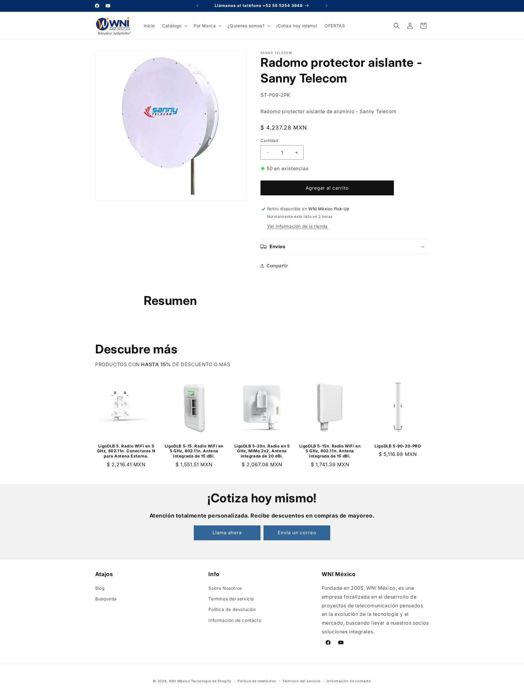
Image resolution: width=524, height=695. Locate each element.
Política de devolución (232, 609)
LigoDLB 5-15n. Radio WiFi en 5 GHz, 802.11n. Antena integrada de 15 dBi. (330, 451)
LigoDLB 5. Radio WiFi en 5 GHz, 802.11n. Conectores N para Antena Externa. (126, 451)
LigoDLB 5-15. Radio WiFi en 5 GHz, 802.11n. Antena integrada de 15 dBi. (194, 451)
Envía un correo (297, 532)
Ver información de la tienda (297, 226)
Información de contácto (234, 620)
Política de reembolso (257, 681)
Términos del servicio (301, 681)
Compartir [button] (277, 265)
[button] (174, 25)
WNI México (179, 681)
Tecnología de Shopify (211, 681)
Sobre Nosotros (225, 588)
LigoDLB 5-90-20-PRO (398, 446)
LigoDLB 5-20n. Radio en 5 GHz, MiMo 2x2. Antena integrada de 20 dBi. (262, 451)
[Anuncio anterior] (197, 6)
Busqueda (106, 598)
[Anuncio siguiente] (326, 6)
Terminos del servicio (231, 598)
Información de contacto (349, 681)
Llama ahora (227, 532)
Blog (100, 588)
